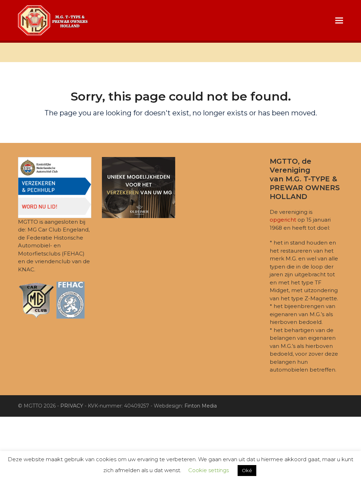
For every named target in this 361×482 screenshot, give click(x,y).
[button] (339, 20)
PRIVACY (71, 406)
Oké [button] (247, 470)
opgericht (283, 219)
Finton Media (200, 406)
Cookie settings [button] (208, 470)
